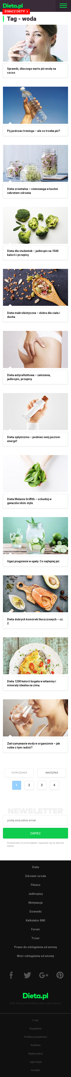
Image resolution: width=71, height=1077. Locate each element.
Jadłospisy (35, 893)
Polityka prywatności (35, 1037)
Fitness (35, 884)
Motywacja (35, 902)
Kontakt (35, 1070)
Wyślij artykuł (35, 1053)
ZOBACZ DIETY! (14, 11)
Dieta (35, 867)
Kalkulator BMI (35, 920)
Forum (35, 929)
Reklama (35, 1045)
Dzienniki (35, 911)
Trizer (35, 938)
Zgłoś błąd (35, 1062)
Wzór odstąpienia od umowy (35, 956)
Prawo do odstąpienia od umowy (35, 947)
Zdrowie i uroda (35, 876)
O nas (35, 1020)
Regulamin (35, 1028)
